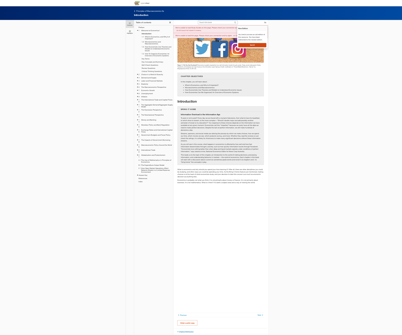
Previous (183, 315)
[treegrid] (153, 104)
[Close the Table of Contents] (170, 22)
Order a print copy (187, 323)
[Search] (235, 22)
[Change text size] (265, 22)
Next (259, 315)
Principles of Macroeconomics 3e (150, 11)
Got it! (252, 45)
